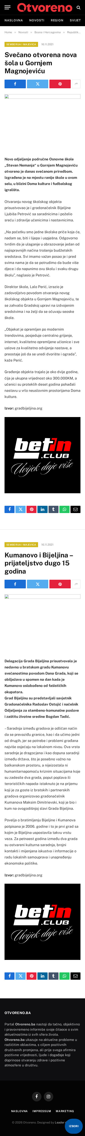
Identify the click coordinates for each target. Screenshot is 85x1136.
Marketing (65, 1111)
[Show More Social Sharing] (76, 84)
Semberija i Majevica (21, 44)
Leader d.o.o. (63, 1122)
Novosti (36, 20)
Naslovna (14, 20)
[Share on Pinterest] (60, 84)
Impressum (41, 1111)
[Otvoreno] (44, 7)
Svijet (75, 20)
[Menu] (7, 7)
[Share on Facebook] (15, 84)
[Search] (78, 7)
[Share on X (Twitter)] (37, 84)
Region (57, 20)
